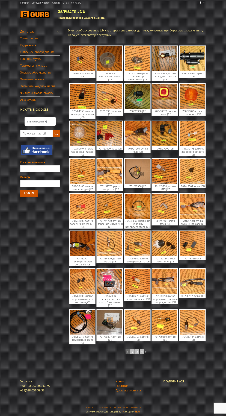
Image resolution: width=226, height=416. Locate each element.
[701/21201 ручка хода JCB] (137, 133)
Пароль (25, 177)
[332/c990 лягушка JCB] (109, 96)
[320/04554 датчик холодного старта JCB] (164, 58)
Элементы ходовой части (37, 86)
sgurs (137, 411)
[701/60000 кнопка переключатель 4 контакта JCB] (82, 281)
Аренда (56, 2)
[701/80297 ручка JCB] (192, 281)
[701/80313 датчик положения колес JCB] (82, 322)
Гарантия (122, 386)
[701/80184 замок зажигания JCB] (164, 243)
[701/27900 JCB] (164, 133)
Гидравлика (28, 45)
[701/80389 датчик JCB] (164, 322)
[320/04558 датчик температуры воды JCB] (82, 96)
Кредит (120, 381)
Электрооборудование (36, 72)
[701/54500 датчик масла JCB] (109, 243)
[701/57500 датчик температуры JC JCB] (137, 243)
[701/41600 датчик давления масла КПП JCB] (82, 206)
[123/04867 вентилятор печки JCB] (109, 58)
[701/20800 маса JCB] (109, 133)
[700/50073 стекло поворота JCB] (192, 96)
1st (122, 411)
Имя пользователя (32, 162)
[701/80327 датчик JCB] (109, 322)
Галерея (24, 2)
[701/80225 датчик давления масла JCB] (137, 281)
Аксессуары (28, 100)
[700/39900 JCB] (137, 96)
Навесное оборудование (37, 52)
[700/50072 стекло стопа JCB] (164, 96)
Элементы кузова (32, 79)
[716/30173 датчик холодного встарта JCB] (192, 133)
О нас (66, 2)
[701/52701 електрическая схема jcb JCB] (82, 243)
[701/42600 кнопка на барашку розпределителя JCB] (137, 206)
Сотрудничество (41, 2)
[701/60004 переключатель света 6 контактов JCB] (109, 281)
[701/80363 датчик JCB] (137, 322)
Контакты (76, 2)
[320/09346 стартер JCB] (192, 58)
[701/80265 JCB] (192, 243)
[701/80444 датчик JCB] (192, 322)
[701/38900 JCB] (137, 171)
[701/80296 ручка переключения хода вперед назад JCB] (164, 281)
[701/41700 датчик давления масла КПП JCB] (109, 206)
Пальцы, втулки (30, 59)
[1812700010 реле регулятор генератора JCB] (137, 58)
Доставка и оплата (128, 390)
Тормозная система (33, 66)
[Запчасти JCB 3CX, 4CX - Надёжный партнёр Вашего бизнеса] (35, 14)
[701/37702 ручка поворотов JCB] (109, 171)
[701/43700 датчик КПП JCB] (164, 171)
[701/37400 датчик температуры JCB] (82, 171)
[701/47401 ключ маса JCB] (164, 206)
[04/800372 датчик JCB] (82, 58)
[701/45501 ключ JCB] (192, 171)
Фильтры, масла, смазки (36, 93)
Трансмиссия (29, 38)
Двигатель (27, 31)
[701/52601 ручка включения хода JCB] (192, 206)
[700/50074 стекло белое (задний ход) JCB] (82, 133)
